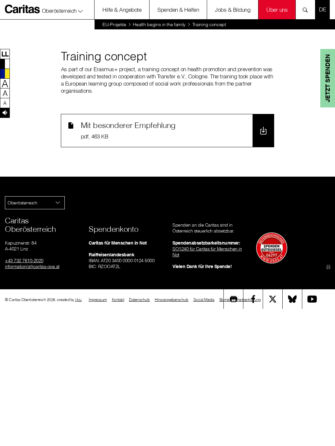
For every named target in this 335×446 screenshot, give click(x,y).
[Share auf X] (273, 299)
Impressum (98, 299)
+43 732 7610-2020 (24, 260)
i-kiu (78, 299)
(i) (328, 266)
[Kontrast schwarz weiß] (5, 64)
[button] (62, 9)
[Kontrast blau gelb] (5, 73)
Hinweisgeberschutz (171, 299)
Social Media (204, 299)
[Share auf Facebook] (253, 299)
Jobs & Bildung (232, 9)
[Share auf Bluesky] (292, 299)
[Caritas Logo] (22, 8)
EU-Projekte (114, 24)
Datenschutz (139, 299)
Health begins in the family (159, 24)
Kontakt (118, 299)
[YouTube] (312, 299)
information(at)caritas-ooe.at (32, 266)
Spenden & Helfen (178, 9)
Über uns (277, 9)
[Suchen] (307, 9)
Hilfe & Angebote (121, 9)
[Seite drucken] (233, 299)
